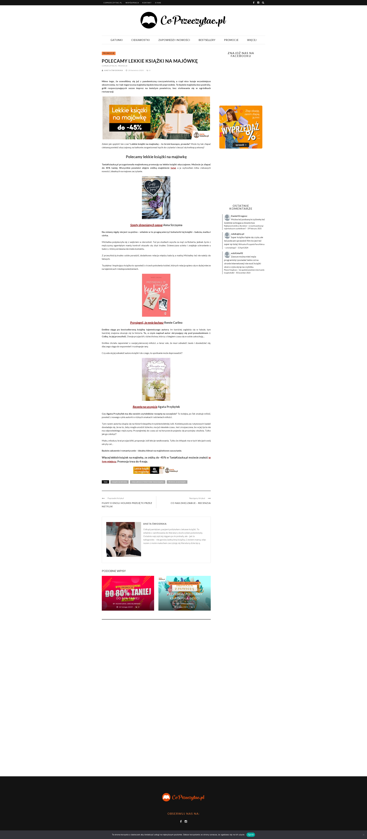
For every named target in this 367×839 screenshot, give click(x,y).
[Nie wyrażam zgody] (363, 834)
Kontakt (147, 3)
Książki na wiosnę (119, 482)
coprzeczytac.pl (113, 3)
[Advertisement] (240, 176)
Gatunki (117, 39)
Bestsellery (207, 39)
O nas (158, 3)
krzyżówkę (255, 219)
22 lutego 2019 (126, 607)
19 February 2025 (254, 228)
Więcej (252, 39)
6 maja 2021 (182, 607)
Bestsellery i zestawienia (184, 583)
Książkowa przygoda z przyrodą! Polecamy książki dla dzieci (184, 594)
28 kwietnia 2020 (136, 70)
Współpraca (132, 3)
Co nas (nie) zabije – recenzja (191, 503)
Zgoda (251, 834)
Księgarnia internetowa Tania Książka (148, 482)
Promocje (231, 39)
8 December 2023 (243, 273)
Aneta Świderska (113, 70)
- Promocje (122, 66)
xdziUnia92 (237, 253)
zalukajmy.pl (237, 233)
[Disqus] (156, 660)
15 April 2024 (243, 248)
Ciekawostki (140, 39)
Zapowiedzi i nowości (174, 39)
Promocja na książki (177, 482)
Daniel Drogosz (239, 216)
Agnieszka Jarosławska (128, 604)
